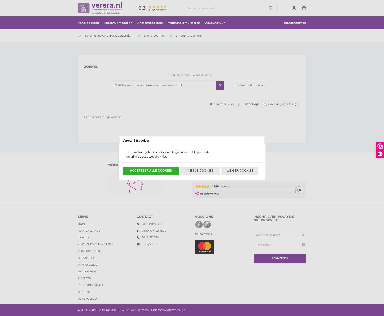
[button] (151, 171)
